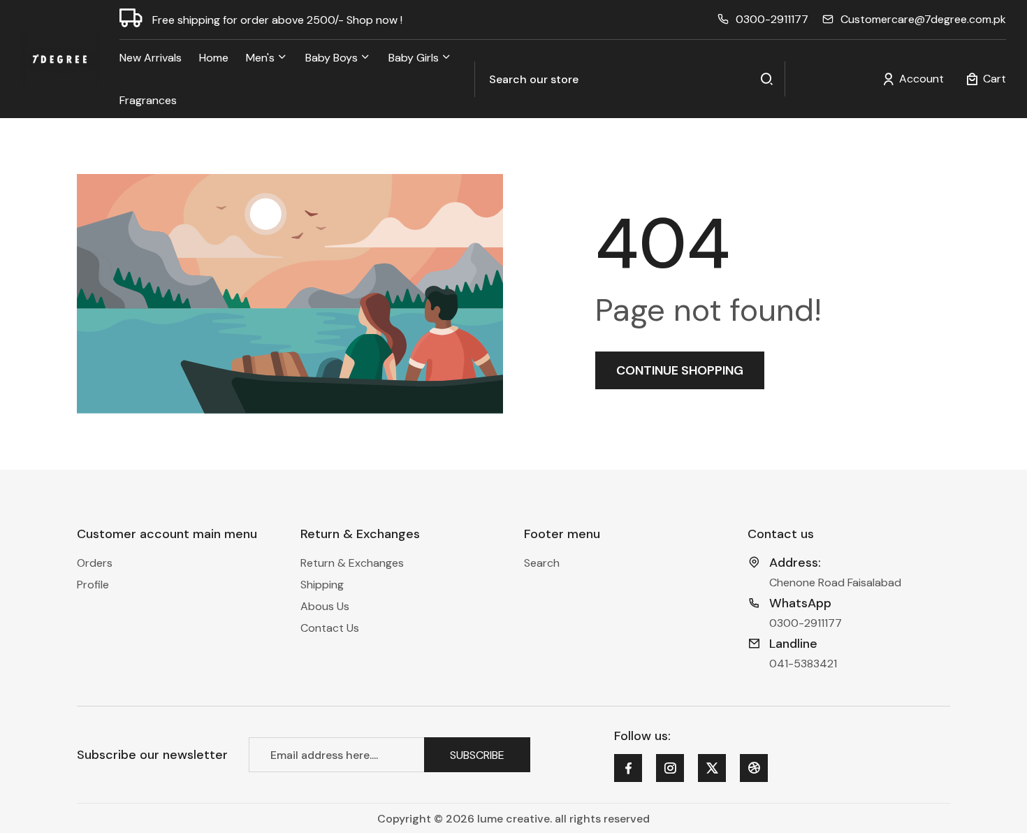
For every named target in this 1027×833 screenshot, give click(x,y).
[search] (767, 79)
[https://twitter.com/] (712, 768)
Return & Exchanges (352, 563)
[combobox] (630, 79)
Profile (93, 584)
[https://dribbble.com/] (754, 768)
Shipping (322, 584)
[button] (985, 79)
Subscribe (477, 754)
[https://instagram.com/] (670, 768)
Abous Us (324, 606)
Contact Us (329, 628)
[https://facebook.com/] (628, 768)
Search (542, 563)
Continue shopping (679, 370)
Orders (94, 563)
